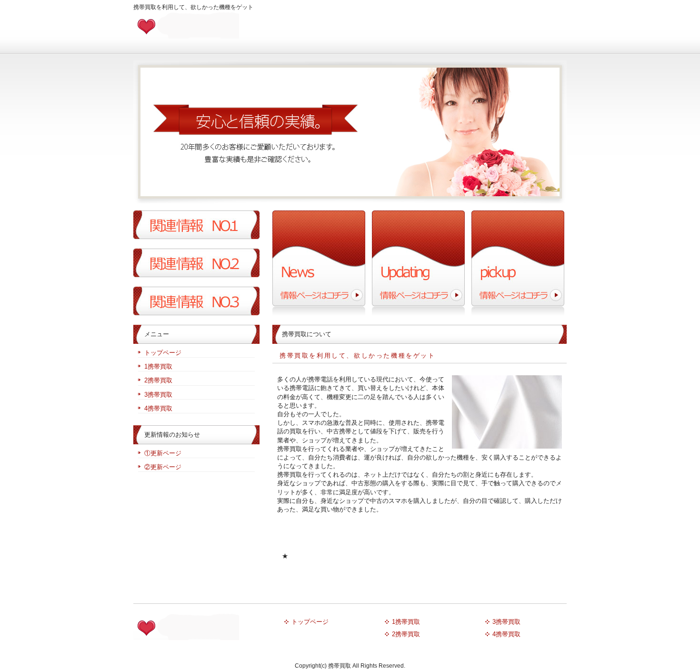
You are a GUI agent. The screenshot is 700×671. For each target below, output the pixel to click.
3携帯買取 (158, 394)
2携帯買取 (158, 380)
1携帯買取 (158, 366)
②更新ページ (162, 467)
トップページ (162, 352)
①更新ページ (162, 453)
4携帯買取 (158, 408)
